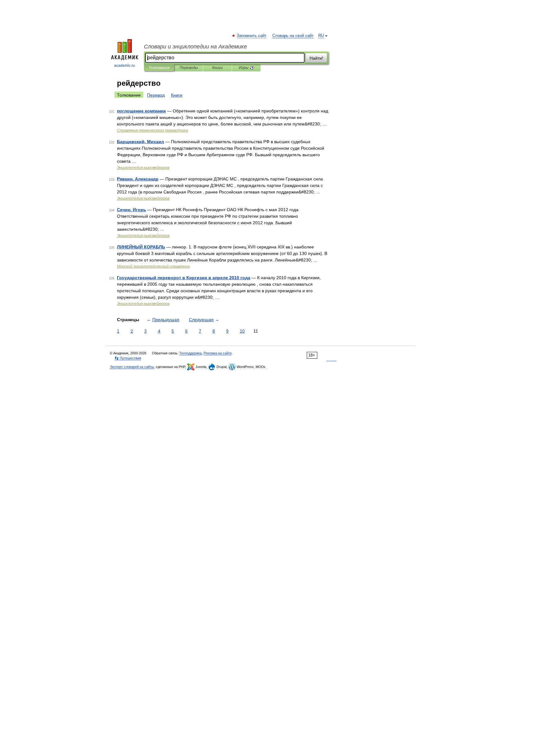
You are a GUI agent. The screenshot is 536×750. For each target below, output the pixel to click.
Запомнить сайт (251, 36)
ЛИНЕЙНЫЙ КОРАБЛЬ (141, 246)
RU (321, 36)
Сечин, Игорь (131, 209)
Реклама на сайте (217, 353)
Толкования (159, 68)
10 (242, 331)
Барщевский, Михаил (140, 141)
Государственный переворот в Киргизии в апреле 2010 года (183, 277)
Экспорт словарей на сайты (132, 367)
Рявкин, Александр (138, 178)
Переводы (189, 68)
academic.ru (124, 65)
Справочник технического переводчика (152, 130)
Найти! (316, 58)
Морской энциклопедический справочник (153, 266)
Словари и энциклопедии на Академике (195, 46)
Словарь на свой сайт (293, 36)
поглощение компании (141, 110)
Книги (217, 68)
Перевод (156, 95)
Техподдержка (190, 353)
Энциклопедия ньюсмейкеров (143, 168)
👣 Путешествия (127, 358)
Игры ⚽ (246, 68)
